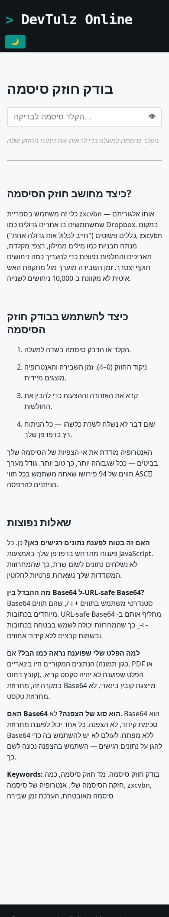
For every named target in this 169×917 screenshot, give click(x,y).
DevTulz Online (77, 19)
